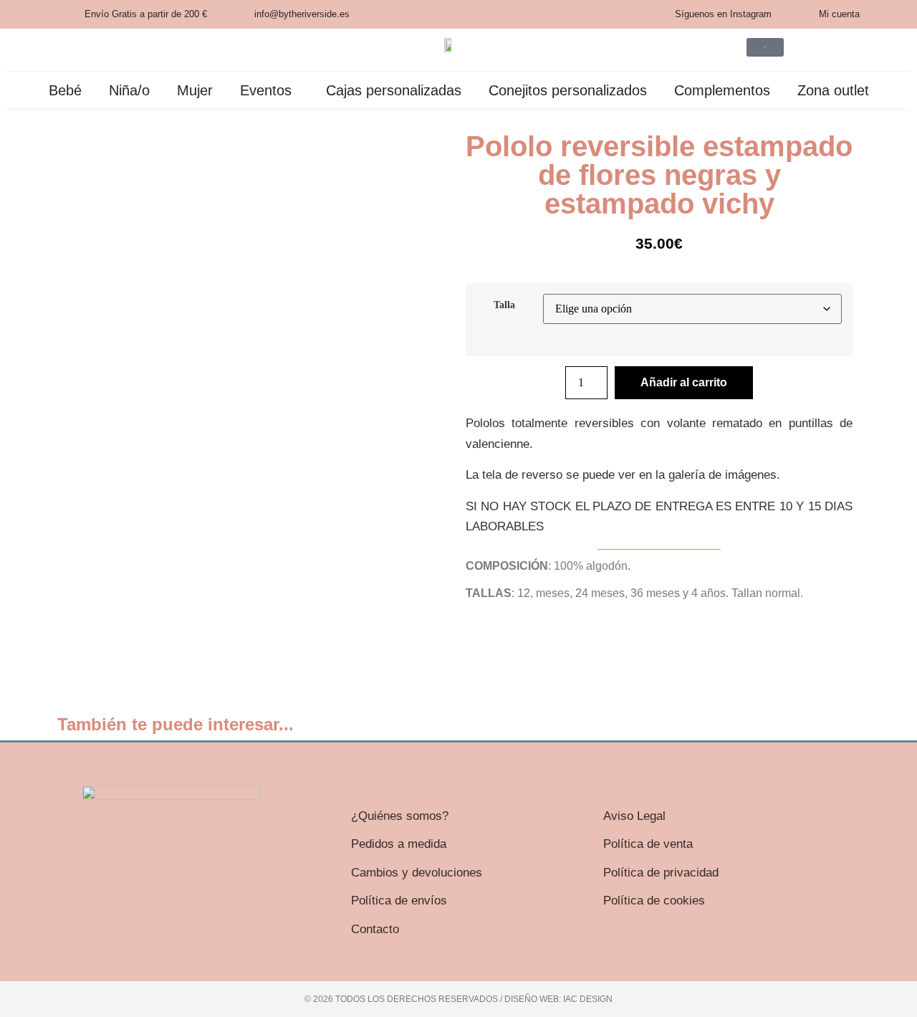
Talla (504, 305)
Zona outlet (833, 90)
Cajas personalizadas (393, 90)
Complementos (722, 90)
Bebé (65, 90)
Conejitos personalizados (568, 90)
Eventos (266, 90)
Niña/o (129, 90)
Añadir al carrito (683, 382)
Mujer (195, 90)
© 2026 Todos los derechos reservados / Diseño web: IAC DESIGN (458, 999)
